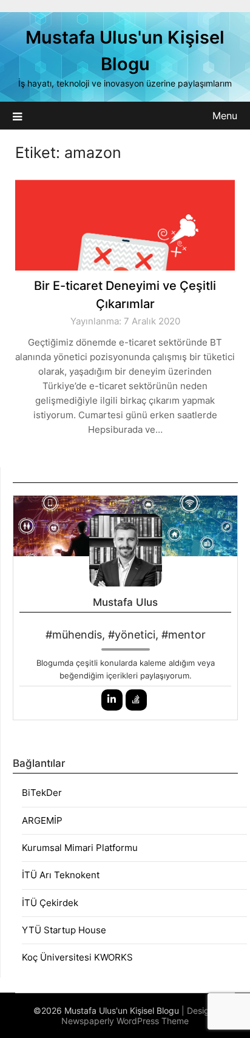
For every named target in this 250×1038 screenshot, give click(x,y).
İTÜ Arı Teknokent (61, 875)
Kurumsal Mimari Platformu (80, 847)
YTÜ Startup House (64, 930)
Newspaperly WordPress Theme (125, 1021)
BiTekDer (42, 792)
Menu (224, 116)
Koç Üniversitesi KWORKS (77, 957)
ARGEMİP (42, 820)
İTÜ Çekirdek (50, 902)
